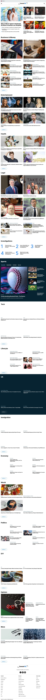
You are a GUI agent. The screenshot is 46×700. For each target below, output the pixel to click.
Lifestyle (2, 681)
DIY (1, 567)
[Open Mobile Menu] (1, 3)
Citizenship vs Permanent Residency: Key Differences (34, 447)
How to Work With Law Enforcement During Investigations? (24, 246)
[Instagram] (20, 672)
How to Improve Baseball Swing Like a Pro (40, 269)
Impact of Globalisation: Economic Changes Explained (39, 473)
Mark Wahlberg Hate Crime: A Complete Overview (11, 391)
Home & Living (25, 640)
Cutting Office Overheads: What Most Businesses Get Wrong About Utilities (39, 73)
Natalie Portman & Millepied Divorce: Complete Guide (37, 359)
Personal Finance (13, 64)
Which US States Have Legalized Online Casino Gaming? (12, 617)
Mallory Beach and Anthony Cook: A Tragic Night (10, 407)
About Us (37, 679)
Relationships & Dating (27, 15)
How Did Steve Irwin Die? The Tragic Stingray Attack (15, 366)
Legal (33, 223)
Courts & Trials (3, 194)
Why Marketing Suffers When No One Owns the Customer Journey (39, 66)
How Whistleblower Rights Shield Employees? (39, 246)
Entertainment (3, 679)
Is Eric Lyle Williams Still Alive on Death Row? (10, 218)
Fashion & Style (12, 364)
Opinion (2, 616)
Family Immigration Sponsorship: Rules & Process (11, 432)
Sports (2, 686)
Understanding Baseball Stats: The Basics (13, 296)
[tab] (3, 265)
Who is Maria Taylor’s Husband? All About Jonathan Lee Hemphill (11, 24)
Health (24, 147)
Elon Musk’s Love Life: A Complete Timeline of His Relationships (10, 29)
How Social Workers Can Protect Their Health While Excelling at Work (40, 620)
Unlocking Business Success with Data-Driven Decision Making (39, 85)
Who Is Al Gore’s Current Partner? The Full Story (40, 18)
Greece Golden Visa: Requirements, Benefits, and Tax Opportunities (16, 460)
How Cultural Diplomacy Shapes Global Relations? (33, 512)
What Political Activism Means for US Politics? (39, 538)
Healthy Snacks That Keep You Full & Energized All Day (12, 497)
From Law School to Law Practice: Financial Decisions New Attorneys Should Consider (39, 231)
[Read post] (5, 66)
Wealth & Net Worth (13, 70)
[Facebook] (23, 672)
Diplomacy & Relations (4, 511)
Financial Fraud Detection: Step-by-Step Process (10, 246)
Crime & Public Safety (4, 390)
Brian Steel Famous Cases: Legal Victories (9, 195)
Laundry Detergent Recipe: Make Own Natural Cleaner (12, 568)
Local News (25, 406)
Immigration (3, 446)
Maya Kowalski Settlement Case (29, 195)
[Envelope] (25, 672)
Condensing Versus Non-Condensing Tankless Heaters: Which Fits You (32, 642)
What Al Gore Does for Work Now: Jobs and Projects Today (16, 532)
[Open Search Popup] (44, 3)
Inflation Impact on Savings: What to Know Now (16, 466)
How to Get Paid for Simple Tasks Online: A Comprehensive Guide (16, 85)
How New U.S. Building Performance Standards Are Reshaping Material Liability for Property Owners (38, 226)
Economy (11, 458)
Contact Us (37, 684)
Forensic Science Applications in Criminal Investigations (10, 253)
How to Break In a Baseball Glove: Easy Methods (41, 281)
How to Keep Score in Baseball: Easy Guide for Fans (40, 294)
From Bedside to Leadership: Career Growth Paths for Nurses (29, 620)
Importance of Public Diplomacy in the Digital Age (11, 512)
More (4, 696)
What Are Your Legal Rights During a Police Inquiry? (24, 253)
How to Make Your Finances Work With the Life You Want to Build (16, 66)
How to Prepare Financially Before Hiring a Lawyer (16, 231)
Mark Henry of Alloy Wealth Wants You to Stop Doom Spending (30, 605)
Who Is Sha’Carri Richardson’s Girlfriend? (38, 366)
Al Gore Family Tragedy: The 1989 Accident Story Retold (39, 527)
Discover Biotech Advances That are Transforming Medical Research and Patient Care (11, 338)
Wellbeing (2, 147)
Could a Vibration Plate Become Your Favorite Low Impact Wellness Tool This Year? (33, 165)
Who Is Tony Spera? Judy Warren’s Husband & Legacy (11, 27)
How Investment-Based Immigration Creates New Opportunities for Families (11, 61)
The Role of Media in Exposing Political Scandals (15, 544)
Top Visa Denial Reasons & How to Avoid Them (32, 432)
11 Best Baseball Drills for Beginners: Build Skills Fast (40, 275)
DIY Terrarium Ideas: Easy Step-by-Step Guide (32, 568)
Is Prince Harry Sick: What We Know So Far (31, 125)
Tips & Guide (3, 640)
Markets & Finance (26, 59)
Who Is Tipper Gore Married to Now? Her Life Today (28, 18)
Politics (2, 684)
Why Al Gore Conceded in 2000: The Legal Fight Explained (16, 538)
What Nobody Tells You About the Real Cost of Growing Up (39, 79)
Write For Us (38, 687)
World (9, 511)
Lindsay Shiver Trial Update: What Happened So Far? (28, 32)
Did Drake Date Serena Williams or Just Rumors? (16, 353)
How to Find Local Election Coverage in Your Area (33, 407)
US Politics (12, 530)
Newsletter (37, 681)
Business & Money (4, 59)
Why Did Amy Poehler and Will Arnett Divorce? (38, 353)
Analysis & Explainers (29, 602)
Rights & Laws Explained (14, 223)
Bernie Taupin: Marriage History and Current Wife (10, 31)
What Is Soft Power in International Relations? (32, 497)
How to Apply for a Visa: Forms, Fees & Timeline (10, 447)
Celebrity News (3, 108)
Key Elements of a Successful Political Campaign (15, 527)
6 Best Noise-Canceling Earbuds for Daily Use (32, 337)
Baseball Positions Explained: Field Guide (40, 287)
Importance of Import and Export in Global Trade (16, 473)
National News (3, 406)
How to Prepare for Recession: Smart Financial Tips (38, 460)
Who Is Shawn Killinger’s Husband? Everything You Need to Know (16, 359)
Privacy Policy (38, 686)
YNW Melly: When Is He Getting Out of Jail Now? (39, 32)
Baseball (2, 294)
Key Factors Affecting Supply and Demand (39, 466)
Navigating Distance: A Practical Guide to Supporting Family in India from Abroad (34, 61)
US (1, 694)
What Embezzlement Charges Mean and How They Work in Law (16, 225)
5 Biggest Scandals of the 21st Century (38, 544)
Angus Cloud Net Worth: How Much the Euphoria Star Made (15, 72)
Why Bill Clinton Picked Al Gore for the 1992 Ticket (39, 532)
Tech (2, 317)
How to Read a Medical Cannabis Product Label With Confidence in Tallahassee (11, 149)
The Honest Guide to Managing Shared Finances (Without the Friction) (15, 79)
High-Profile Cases (4, 217)
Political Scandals (13, 542)
